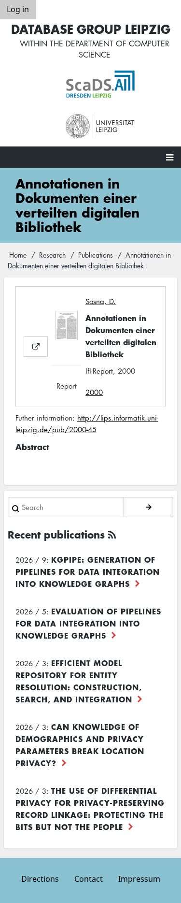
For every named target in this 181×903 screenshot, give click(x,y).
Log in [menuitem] (18, 9)
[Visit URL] (36, 346)
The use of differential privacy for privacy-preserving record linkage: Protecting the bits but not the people (90, 808)
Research (52, 255)
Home (18, 255)
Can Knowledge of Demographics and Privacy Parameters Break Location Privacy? (79, 745)
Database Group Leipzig (90, 29)
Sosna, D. (100, 301)
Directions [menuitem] (40, 879)
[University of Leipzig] (100, 126)
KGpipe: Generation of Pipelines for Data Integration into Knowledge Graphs (87, 571)
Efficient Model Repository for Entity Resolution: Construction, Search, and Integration (78, 681)
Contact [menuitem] (88, 879)
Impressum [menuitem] (139, 879)
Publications (95, 255)
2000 (94, 392)
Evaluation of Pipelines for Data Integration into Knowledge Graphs (88, 623)
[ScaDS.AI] (100, 84)
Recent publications (56, 534)
